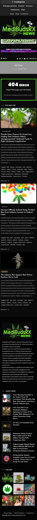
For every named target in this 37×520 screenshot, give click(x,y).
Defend (32, 238)
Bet (11, 300)
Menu (5, 58)
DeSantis (20, 169)
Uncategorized (6, 131)
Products (4, 271)
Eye (24, 10)
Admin (12, 167)
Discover (4, 181)
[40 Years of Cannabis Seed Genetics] (6, 426)
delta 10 (28, 167)
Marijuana (18, 174)
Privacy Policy (8, 513)
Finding (30, 169)
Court (26, 238)
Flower (14, 303)
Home (12, 14)
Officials (12, 245)
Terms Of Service (19, 513)
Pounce (30, 6)
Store (17, 14)
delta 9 (9, 169)
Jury (23, 172)
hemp (19, 172)
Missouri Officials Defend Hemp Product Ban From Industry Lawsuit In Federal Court (18, 212)
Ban (11, 238)
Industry (3, 242)
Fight (25, 169)
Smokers (26, 305)
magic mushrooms (7, 174)
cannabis (18, 167)
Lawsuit (9, 242)
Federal (20, 240)
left (30, 303)
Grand (22, 6)
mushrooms (17, 176)
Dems (14, 169)
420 (8, 167)
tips (24, 245)
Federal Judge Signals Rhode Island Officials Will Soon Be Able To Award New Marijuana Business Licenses (24, 448)
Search (32, 59)
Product (18, 245)
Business (4, 207)
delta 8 (3, 169)
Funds (8, 172)
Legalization (29, 172)
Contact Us (24, 14)
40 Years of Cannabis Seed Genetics (23, 424)
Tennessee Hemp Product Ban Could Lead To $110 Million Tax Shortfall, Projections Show (22, 437)
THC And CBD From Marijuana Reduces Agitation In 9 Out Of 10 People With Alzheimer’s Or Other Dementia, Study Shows (23, 413)
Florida (3, 172)
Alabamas (16, 10)
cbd (24, 167)
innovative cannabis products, (12, 363)
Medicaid (25, 174)
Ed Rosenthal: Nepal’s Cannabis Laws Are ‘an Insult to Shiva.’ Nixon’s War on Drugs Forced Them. (24, 458)
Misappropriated (10, 6)
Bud (14, 300)
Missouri (29, 242)
